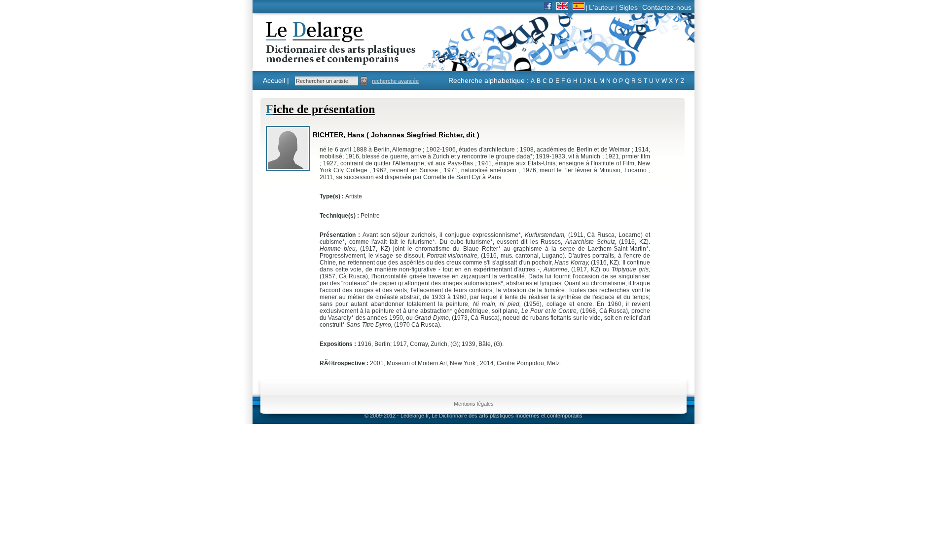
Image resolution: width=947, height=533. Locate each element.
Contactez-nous (667, 7)
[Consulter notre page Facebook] (548, 7)
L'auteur (602, 7)
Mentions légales (474, 404)
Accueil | (276, 80)
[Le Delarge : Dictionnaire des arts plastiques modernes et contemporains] (310, 58)
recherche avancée (395, 81)
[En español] (578, 7)
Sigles (628, 7)
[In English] (562, 7)
